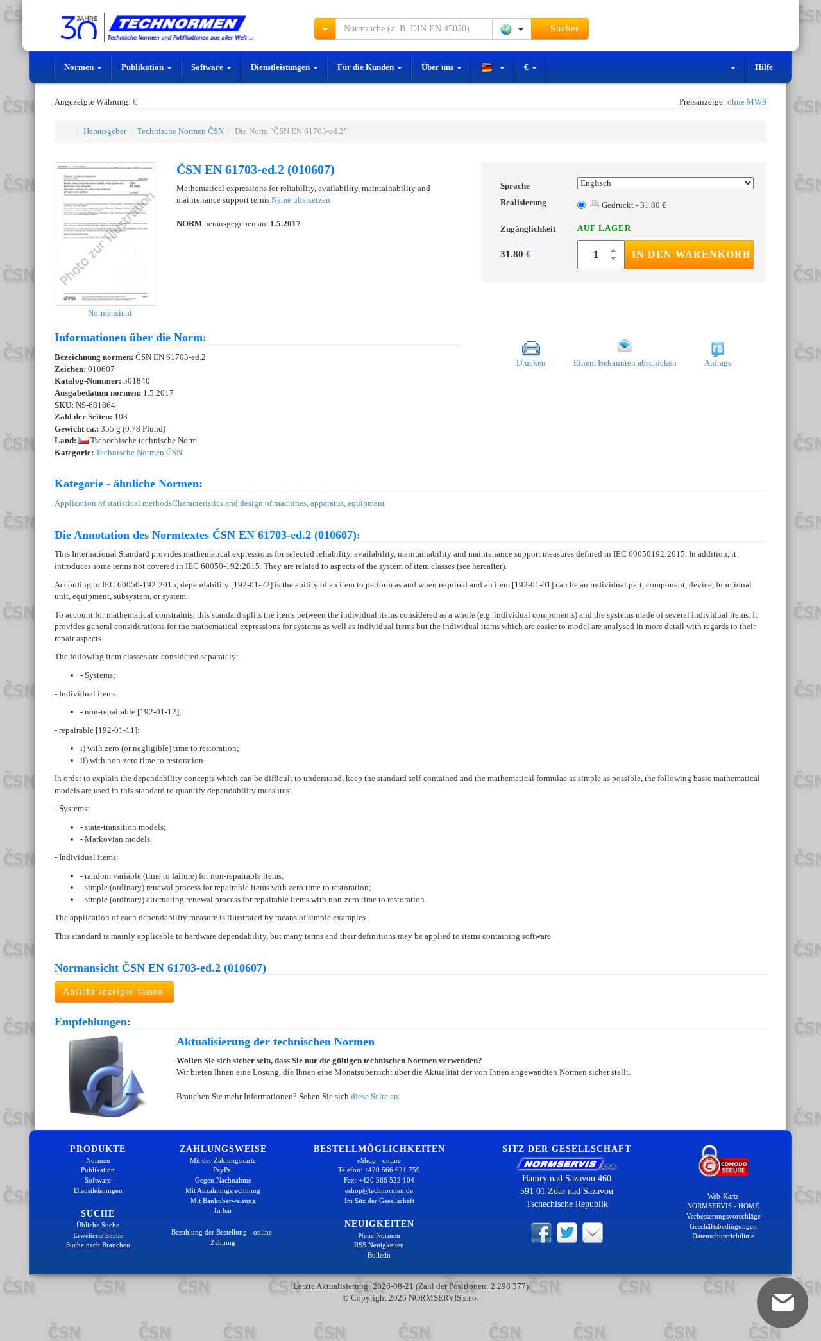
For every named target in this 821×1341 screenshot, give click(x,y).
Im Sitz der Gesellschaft (379, 1200)
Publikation (143, 67)
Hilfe (764, 67)
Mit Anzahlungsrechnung (222, 1190)
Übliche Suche (97, 1225)
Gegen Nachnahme (223, 1180)
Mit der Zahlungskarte (223, 1160)
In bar (223, 1210)
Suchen (563, 28)
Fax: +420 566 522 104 (379, 1180)
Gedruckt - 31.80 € (633, 205)
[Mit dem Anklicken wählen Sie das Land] (512, 29)
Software (208, 67)
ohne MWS (746, 101)
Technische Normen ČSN (180, 131)
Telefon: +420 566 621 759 (379, 1170)
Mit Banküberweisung (223, 1200)
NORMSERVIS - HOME (723, 1206)
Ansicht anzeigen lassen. (114, 992)
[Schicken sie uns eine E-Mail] (592, 1232)
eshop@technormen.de (379, 1190)
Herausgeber (104, 131)
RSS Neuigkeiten (379, 1245)
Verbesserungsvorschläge (723, 1216)
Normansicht (109, 312)
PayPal (223, 1170)
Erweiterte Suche (98, 1235)
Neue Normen (379, 1235)
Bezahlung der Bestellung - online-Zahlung (223, 1237)
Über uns (438, 67)
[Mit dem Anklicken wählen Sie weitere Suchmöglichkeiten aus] (325, 29)
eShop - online (379, 1160)
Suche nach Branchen (98, 1245)
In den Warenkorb (691, 254)
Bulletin (379, 1255)
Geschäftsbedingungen (723, 1226)
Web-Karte (723, 1196)
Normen (80, 67)
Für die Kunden (366, 67)
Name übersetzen (300, 200)
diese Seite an (374, 1096)
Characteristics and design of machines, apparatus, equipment (278, 503)
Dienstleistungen (281, 67)
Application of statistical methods (113, 503)
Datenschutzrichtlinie (723, 1236)
